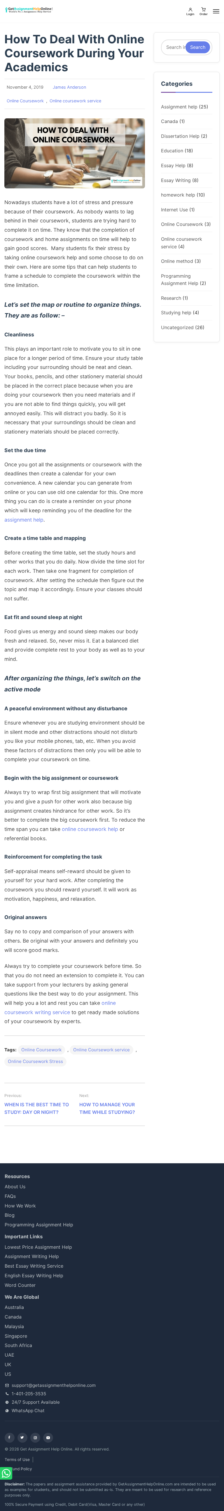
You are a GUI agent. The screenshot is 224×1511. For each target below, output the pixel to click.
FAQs (10, 1196)
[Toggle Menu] (216, 11)
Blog (10, 1215)
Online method (177, 261)
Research (171, 298)
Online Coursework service (101, 1049)
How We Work (20, 1206)
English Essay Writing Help (34, 1275)
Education (172, 151)
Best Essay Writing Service (34, 1266)
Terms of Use (17, 1459)
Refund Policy (19, 1469)
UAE (9, 1355)
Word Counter (20, 1285)
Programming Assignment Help (39, 1225)
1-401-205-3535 (29, 1393)
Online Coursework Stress (35, 1061)
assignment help (23, 520)
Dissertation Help (180, 136)
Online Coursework (25, 100)
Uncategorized (177, 327)
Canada (169, 121)
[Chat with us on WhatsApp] (6, 1473)
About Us (15, 1186)
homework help (178, 195)
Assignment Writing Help (32, 1256)
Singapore (16, 1336)
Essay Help (173, 165)
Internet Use (174, 210)
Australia (14, 1307)
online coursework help (90, 829)
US (8, 1374)
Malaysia (14, 1326)
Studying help (176, 312)
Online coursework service (75, 100)
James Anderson (69, 87)
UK (8, 1364)
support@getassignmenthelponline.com (54, 1385)
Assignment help (179, 107)
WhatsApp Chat (28, 1410)
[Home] (30, 10)
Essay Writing (176, 180)
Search (197, 47)
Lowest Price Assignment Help (38, 1247)
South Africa (23, 1345)
